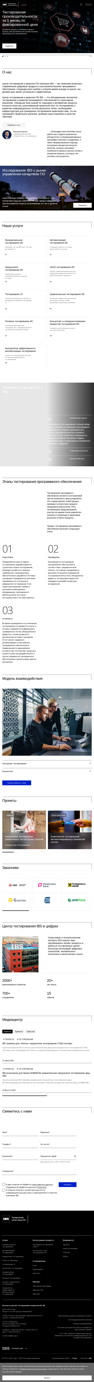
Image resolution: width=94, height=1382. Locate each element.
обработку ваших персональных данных (33, 1369)
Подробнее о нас (13, 125)
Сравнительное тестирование (8, 1273)
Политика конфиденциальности (78, 1335)
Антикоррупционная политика (80, 1320)
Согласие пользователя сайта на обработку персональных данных (74, 1328)
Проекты (19, 1031)
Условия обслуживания (82, 1337)
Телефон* (6, 1144)
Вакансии (36, 1294)
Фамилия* (45, 1132)
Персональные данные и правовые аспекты (75, 1316)
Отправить (68, 1185)
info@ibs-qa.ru (13, 1336)
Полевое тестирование (11, 1278)
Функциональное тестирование (8, 1246)
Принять (47, 1378)
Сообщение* (8, 1171)
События (30, 1031)
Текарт (74, 1358)
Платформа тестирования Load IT (43, 1246)
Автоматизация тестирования (8, 1252)
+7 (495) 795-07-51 (31, 1330)
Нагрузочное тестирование (13, 1256)
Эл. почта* (45, 1144)
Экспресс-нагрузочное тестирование (10, 1283)
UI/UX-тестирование (10, 1260)
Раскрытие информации (82, 1323)
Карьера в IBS (38, 1290)
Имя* (4, 1132)
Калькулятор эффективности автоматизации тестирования (8, 1291)
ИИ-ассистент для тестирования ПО (40, 1252)
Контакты (36, 1273)
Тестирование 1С (8, 1264)
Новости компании (70, 1248)
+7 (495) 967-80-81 (13, 1332)
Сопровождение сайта (60, 1358)
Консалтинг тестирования (12, 1268)
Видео (65, 1256)
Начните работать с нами (16, 783)
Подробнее (9, 46)
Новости (7, 1031)
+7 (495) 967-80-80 (75, 4)
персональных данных (42, 1184)
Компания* (7, 1156)
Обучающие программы (42, 1286)
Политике (41, 1187)
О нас (35, 1265)
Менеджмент (38, 1269)
